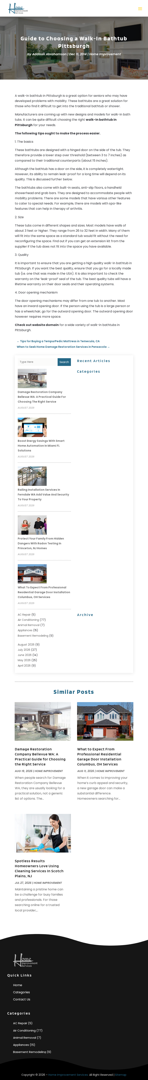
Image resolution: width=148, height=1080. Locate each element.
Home (17, 985)
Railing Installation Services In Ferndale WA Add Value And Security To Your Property (43, 494)
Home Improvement (105, 54)
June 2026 (25, 655)
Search (64, 362)
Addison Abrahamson (49, 54)
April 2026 (24, 666)
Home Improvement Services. (68, 1075)
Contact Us (21, 999)
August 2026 (26, 644)
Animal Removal (29, 625)
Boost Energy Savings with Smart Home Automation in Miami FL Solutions (41, 445)
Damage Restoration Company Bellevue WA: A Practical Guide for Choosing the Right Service (42, 397)
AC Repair (24, 615)
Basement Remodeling (33, 636)
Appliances (25, 630)
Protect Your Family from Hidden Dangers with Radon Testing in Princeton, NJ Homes (41, 543)
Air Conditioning (28, 620)
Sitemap (120, 1075)
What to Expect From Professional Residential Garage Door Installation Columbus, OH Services (44, 592)
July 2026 (24, 650)
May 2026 (24, 660)
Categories (21, 992)
